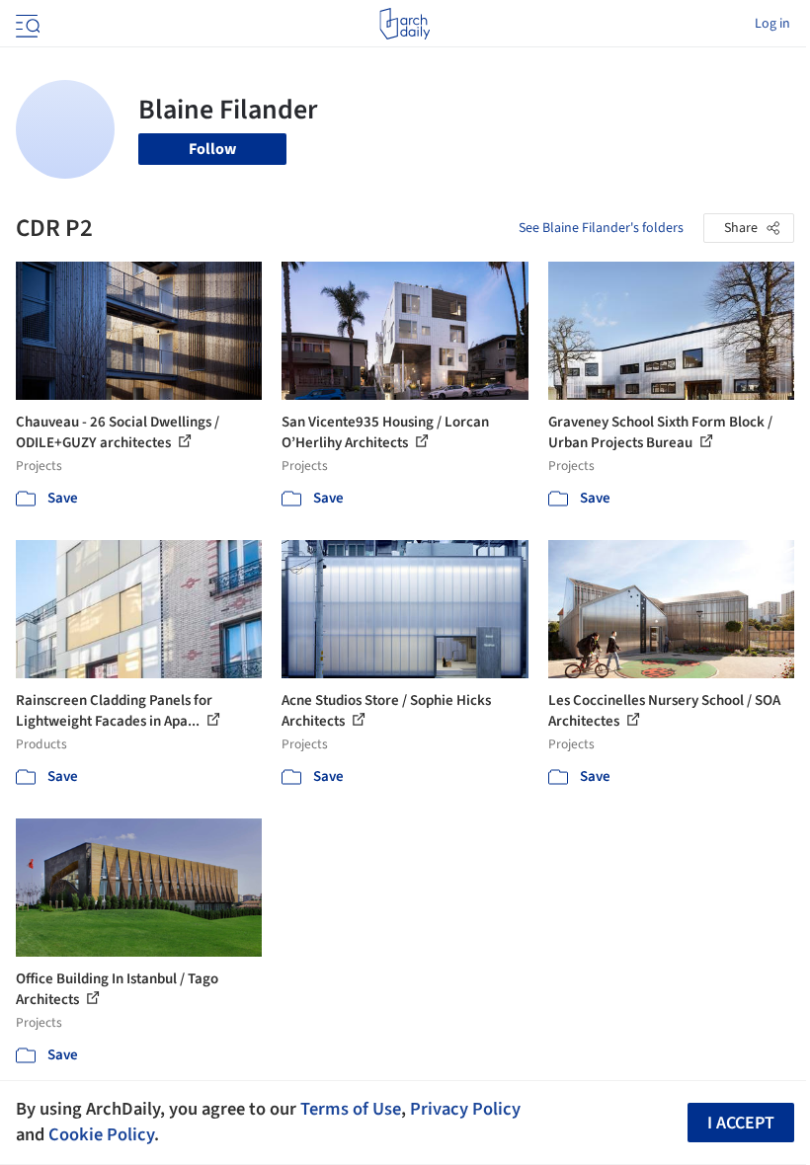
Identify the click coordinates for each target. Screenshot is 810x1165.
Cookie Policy (101, 1134)
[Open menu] (26, 24)
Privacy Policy (465, 1109)
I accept (740, 1123)
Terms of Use (350, 1109)
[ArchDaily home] (404, 23)
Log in (772, 24)
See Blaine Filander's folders (601, 228)
